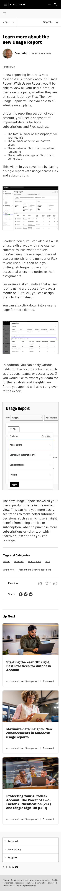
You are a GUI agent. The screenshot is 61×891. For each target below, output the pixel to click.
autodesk (19, 561)
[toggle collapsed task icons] (49, 4)
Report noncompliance (25, 883)
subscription (34, 561)
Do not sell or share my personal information (30, 880)
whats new (8, 569)
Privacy (6, 880)
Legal (51, 883)
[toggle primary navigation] (7, 4)
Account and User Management (35, 569)
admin (6, 561)
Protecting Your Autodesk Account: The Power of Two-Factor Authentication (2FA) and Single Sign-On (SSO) (28, 802)
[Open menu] (4, 13)
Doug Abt (20, 53)
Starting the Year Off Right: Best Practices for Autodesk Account (28, 666)
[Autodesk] (18, 4)
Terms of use (42, 883)
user (47, 561)
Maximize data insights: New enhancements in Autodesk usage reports (29, 733)
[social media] (10, 867)
